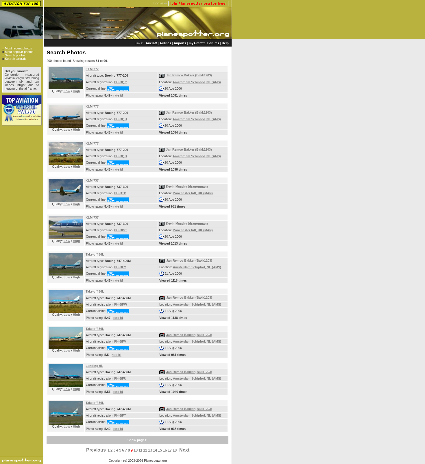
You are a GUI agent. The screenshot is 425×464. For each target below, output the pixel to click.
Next (184, 450)
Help (225, 43)
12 (145, 450)
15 (160, 450)
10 (136, 450)
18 (175, 450)
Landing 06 (94, 365)
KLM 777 (92, 69)
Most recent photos (18, 48)
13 (150, 450)
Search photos (15, 55)
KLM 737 (92, 180)
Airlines (165, 43)
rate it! (118, 95)
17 (170, 450)
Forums (213, 43)
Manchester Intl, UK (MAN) (193, 193)
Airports (180, 43)
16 (165, 450)
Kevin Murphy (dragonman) (187, 186)
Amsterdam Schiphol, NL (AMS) (197, 82)
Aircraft (151, 43)
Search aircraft (15, 58)
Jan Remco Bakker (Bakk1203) (189, 75)
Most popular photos (19, 51)
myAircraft (197, 43)
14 (155, 450)
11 (140, 450)
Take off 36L (95, 254)
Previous (96, 450)
